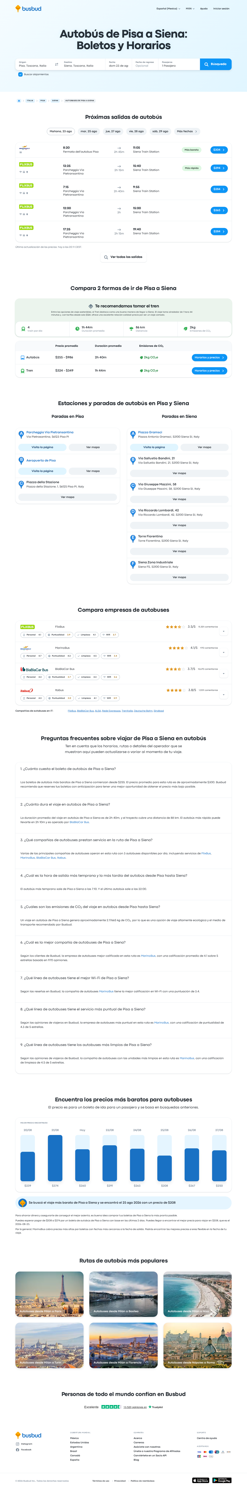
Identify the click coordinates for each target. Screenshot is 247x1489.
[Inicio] (19, 101)
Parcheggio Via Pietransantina (49, 432)
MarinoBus (62, 648)
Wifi (108, 635)
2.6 (115, 677)
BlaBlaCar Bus (64, 669)
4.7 (40, 656)
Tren (29, 370)
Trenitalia (127, 711)
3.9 (68, 635)
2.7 (114, 635)
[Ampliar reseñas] (223, 631)
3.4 (115, 656)
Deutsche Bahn (143, 711)
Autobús (32, 357)
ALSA (98, 711)
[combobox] (34, 64)
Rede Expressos (111, 711)
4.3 (69, 656)
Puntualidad (58, 635)
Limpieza (85, 635)
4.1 (40, 635)
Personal (31, 635)
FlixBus (60, 627)
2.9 (115, 698)
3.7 (69, 677)
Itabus (59, 690)
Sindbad (159, 711)
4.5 (95, 656)
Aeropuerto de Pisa (41, 460)
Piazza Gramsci (150, 432)
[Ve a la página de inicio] (28, 8)
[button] (56, 64)
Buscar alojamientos (36, 74)
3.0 (69, 698)
